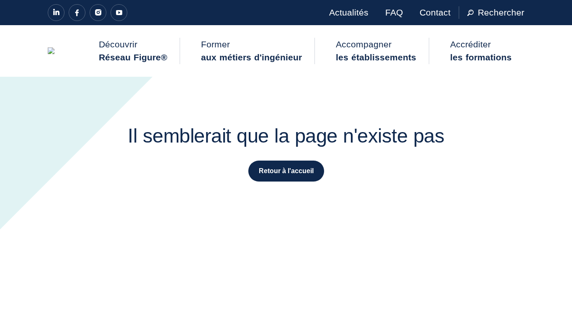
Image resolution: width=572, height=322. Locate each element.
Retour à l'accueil (286, 170)
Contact (435, 12)
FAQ (394, 12)
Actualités (348, 12)
